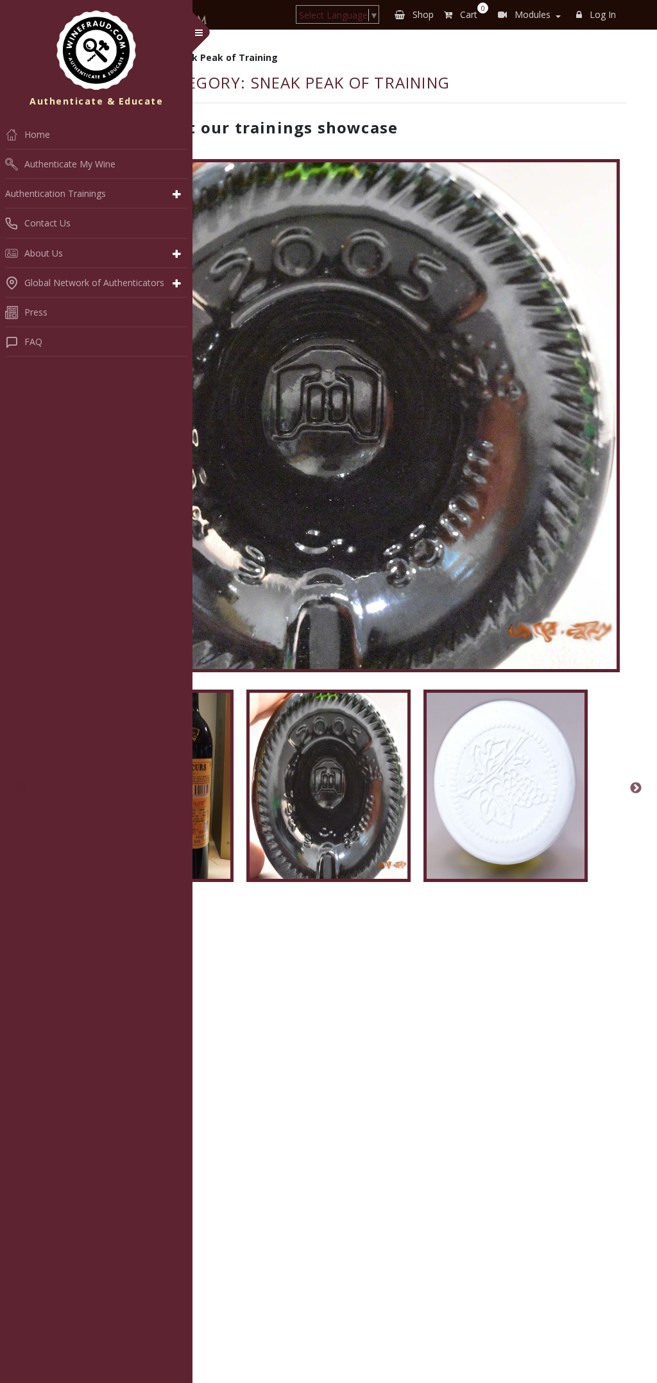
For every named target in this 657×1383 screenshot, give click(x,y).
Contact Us (47, 223)
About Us (43, 253)
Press (35, 312)
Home (37, 134)
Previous (21, 788)
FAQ (33, 341)
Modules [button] (531, 14)
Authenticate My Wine (69, 164)
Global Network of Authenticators (94, 282)
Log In (601, 14)
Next (635, 788)
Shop (422, 14)
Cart (469, 12)
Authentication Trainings (55, 193)
